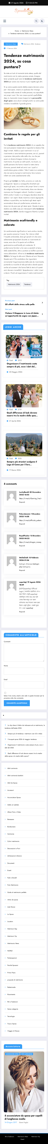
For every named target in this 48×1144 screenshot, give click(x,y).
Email (5, 679)
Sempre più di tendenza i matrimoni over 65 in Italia (25, 734)
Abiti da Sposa (12, 783)
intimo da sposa (12, 900)
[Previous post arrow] (42, 302)
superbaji (29, 608)
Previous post (10, 301)
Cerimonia (10, 834)
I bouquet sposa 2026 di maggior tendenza (22, 739)
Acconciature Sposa (14, 797)
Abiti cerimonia (12, 768)
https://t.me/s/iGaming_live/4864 (32, 498)
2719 (20, 409)
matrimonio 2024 (29, 44)
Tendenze (37, 44)
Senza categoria (12, 1009)
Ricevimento (11, 994)
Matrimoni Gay (12, 929)
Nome (6, 666)
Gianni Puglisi (28, 1122)
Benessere (10, 819)
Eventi (9, 870)
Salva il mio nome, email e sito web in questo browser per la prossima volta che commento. (24, 697)
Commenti (7, 641)
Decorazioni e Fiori (13, 848)
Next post (8, 309)
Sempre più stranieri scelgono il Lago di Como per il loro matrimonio (22, 463)
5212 (20, 360)
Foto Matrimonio (12, 885)
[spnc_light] (42, 21)
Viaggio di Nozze (13, 1031)
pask (11, 360)
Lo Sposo (10, 914)
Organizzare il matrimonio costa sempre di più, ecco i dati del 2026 (22, 365)
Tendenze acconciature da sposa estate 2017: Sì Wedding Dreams (26, 1117)
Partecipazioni (12, 958)
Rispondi (22, 502)
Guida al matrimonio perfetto (16, 892)
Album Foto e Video (14, 812)
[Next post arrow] (42, 314)
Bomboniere (11, 827)
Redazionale (11, 987)
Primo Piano (11, 973)
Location (10, 921)
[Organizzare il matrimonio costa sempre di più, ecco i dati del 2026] (24, 346)
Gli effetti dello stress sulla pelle (20, 304)
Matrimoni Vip (12, 936)
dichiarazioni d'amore (14, 856)
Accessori (10, 790)
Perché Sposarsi (12, 965)
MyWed (9, 951)
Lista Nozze (11, 907)
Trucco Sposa (11, 1024)
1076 (20, 458)
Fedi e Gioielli (12, 878)
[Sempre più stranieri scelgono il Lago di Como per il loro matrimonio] (24, 444)
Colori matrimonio (13, 841)
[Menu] (5, 21)
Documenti (10, 863)
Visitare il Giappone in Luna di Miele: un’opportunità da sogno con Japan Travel (22, 314)
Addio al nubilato (13, 805)
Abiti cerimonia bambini (15, 775)
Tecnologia (11, 1016)
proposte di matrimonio (15, 980)
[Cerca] (36, 21)
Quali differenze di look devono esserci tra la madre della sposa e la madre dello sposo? (22, 414)
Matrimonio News (11, 44)
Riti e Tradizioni (12, 1002)
